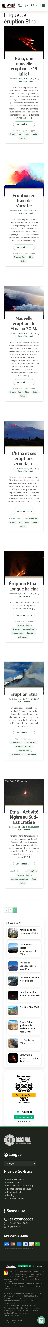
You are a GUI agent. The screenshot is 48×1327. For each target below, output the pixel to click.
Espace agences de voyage (20, 1188)
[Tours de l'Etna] (8, 5)
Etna (26, 130)
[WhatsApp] (26, 5)
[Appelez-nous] (20, 5)
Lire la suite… (22, 124)
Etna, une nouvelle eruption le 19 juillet (24, 66)
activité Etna (16, 742)
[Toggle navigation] (43, 5)
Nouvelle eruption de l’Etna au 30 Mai (24, 323)
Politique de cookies (32, 1308)
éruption (33, 518)
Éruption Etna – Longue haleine (24, 586)
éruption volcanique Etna (23, 629)
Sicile (35, 134)
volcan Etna (23, 637)
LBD (13, 1323)
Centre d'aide (13, 1182)
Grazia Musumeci (25, 81)
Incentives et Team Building (20, 1185)
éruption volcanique (19, 879)
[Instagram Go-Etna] (12, 1315)
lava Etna (32, 755)
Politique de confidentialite (13, 1308)
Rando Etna (25, 596)
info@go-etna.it (14, 1226)
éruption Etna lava (23, 746)
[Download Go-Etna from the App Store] (15, 1315)
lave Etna (31, 633)
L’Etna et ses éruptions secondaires (24, 458)
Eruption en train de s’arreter (24, 200)
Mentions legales (15, 1192)
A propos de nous (15, 1179)
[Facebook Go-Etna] (6, 1315)
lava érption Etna (17, 755)
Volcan (23, 138)
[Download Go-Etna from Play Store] (18, 1315)
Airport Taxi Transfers (21, 1313)
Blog (22, 130)
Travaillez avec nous (16, 1198)
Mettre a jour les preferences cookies (17, 1310)
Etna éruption (17, 633)
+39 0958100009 (20, 1219)
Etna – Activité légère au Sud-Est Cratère (24, 817)
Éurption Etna (23, 751)
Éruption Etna (24, 694)
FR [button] (33, 5)
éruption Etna (15, 134)
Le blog (10, 1195)
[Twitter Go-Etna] (9, 1315)
